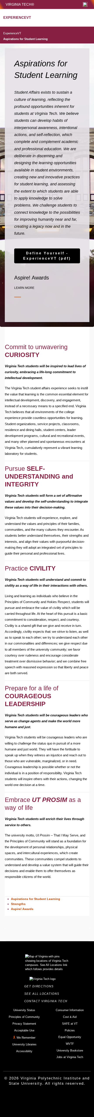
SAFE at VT (70, 1023)
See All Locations (43, 993)
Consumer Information (70, 1010)
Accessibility (24, 1051)
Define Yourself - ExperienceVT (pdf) (47, 255)
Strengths (18, 904)
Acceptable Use (24, 1030)
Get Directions (40, 986)
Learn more (24, 288)
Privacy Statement (24, 1023)
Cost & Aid (70, 1017)
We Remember (26, 1037)
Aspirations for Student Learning (25, 39)
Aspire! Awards (22, 909)
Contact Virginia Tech (47, 1001)
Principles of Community (24, 1017)
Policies (70, 1030)
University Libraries (24, 1044)
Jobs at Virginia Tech (69, 1057)
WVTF (70, 1043)
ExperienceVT (12, 33)
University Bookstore (70, 1050)
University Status (24, 1010)
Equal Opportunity (69, 1037)
